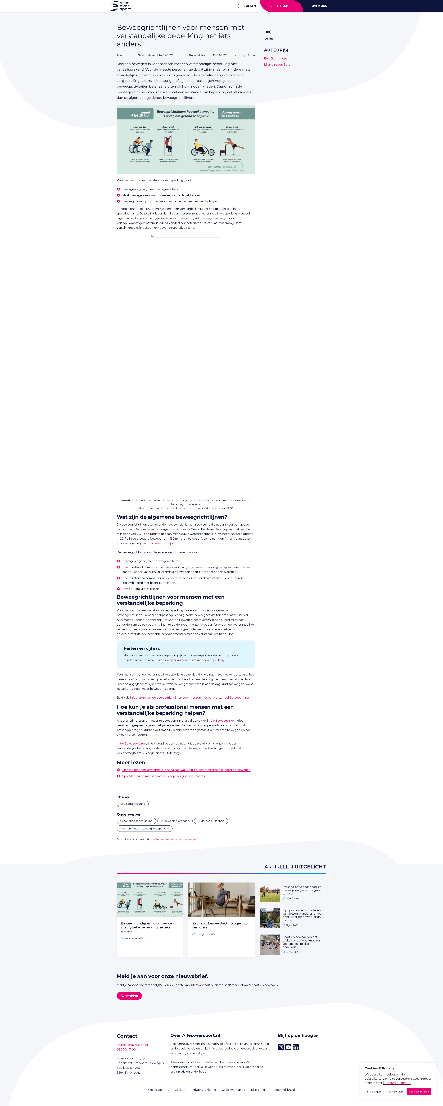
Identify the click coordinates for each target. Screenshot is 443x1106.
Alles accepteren (419, 1091)
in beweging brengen (175, 821)
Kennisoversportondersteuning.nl (175, 839)
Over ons (319, 6)
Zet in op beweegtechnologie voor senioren (220, 925)
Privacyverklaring (204, 1089)
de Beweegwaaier (132, 743)
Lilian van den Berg (277, 64)
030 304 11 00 (126, 1049)
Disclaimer (258, 1089)
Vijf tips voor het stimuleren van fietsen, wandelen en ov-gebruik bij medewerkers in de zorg (302, 915)
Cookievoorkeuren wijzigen (167, 1089)
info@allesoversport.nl (132, 1045)
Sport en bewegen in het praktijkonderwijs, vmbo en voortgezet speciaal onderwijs (301, 942)
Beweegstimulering (132, 803)
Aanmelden (129, 995)
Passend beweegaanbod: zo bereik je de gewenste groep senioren (303, 890)
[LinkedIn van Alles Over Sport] (296, 1047)
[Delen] (268, 32)
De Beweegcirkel (223, 720)
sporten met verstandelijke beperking (144, 828)
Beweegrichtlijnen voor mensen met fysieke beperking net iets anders (147, 927)
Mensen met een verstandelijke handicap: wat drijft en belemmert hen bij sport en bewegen (186, 770)
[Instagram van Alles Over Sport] (281, 1047)
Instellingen (374, 1091)
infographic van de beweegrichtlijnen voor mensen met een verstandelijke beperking (189, 697)
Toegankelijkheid (283, 1089)
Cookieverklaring (233, 1089)
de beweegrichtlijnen (161, 543)
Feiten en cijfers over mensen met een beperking (190, 660)
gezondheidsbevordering (136, 821)
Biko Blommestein (276, 58)
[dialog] (398, 1081)
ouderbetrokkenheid (210, 821)
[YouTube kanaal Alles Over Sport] (288, 1047)
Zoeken (250, 6)
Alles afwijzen (395, 1091)
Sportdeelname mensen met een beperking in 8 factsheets (163, 776)
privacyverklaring (395, 1083)
